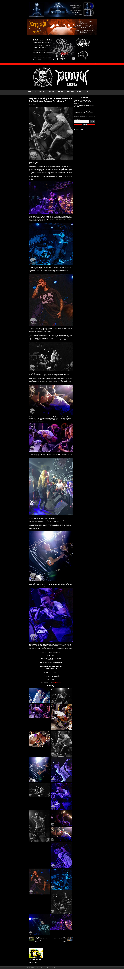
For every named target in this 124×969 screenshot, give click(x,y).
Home (29, 91)
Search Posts (77, 119)
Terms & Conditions (78, 129)
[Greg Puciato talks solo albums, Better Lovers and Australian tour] (36, 953)
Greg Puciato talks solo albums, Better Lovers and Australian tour (35, 961)
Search (92, 121)
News (35, 91)
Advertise (30, 94)
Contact (86, 91)
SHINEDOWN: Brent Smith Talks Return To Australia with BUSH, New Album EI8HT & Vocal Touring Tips (84, 102)
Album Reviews (42, 91)
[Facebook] (93, 64)
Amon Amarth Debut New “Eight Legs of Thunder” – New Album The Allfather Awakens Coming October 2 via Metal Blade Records (84, 112)
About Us (79, 91)
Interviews (60, 91)
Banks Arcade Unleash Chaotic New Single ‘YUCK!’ (84, 116)
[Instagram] (96, 64)
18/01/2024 (32, 104)
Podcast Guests (70, 91)
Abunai (53, 967)
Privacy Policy (77, 127)
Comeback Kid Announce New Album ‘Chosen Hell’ (84, 109)
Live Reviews (52, 91)
